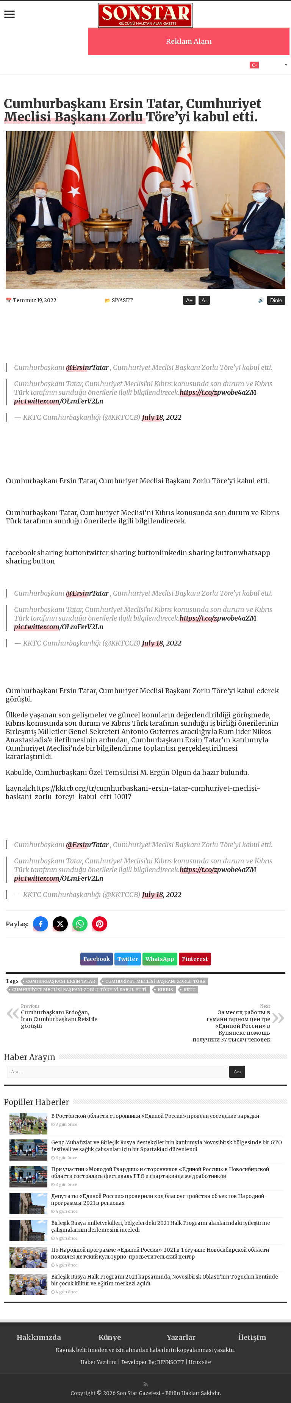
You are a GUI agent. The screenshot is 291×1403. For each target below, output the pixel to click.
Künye (110, 1337)
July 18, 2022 (161, 417)
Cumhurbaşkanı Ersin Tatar (60, 981)
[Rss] (146, 1384)
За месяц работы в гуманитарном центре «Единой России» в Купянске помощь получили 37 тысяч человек (231, 1023)
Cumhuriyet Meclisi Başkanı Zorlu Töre (155, 981)
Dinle (276, 300)
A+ (189, 300)
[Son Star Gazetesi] (145, 14)
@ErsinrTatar (87, 367)
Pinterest (195, 959)
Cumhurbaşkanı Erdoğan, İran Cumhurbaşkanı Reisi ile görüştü (59, 1016)
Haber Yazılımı (98, 1362)
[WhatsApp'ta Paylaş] (80, 923)
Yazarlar (181, 1337)
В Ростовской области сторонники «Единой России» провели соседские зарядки (155, 1116)
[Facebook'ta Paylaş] (40, 923)
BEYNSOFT (170, 1362)
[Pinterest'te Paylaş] (99, 923)
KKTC (189, 989)
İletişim (252, 1337)
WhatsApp (160, 959)
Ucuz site (200, 1362)
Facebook (96, 959)
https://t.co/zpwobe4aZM (218, 392)
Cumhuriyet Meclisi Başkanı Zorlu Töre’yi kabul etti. (79, 989)
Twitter (127, 959)
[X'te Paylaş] (60, 923)
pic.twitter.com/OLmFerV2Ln (58, 401)
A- (204, 300)
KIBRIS (165, 989)
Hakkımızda (39, 1337)
